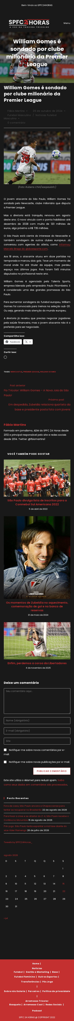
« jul (6, 918)
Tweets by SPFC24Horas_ (18, 842)
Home (35, 963)
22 (63, 891)
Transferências (30, 981)
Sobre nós (10, 991)
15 (63, 883)
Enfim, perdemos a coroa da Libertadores (37, 663)
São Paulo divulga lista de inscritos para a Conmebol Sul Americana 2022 (37, 502)
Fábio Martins (16, 111)
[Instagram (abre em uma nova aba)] (39, 8)
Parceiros (33, 991)
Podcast (37, 1010)
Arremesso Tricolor (37, 1000)
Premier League (31, 371)
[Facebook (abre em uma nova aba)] (36, 8)
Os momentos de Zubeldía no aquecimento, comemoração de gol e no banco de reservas (37, 606)
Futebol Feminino (24, 976)
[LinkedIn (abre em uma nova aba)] (42, 8)
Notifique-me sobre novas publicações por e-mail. (39, 762)
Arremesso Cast (33, 1004)
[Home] (5, 73)
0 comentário (16, 122)
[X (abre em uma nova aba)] (32, 8)
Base (55, 971)
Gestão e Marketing (37, 971)
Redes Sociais (54, 1004)
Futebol (18, 971)
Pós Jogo (47, 981)
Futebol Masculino (19, 115)
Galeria (20, 991)
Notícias (37, 968)
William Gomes (48, 371)
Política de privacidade (56, 991)
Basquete (15, 1004)
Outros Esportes (47, 976)
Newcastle (16, 371)
